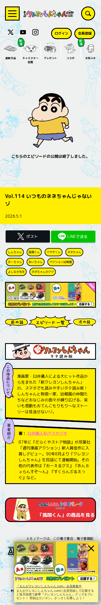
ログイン (61, 33)
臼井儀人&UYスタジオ (47, 433)
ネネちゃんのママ (42, 272)
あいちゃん (36, 262)
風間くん (34, 252)
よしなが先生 (16, 272)
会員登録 (84, 33)
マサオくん (54, 252)
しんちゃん (15, 252)
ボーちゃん (15, 262)
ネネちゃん (74, 252)
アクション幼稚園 (60, 262)
